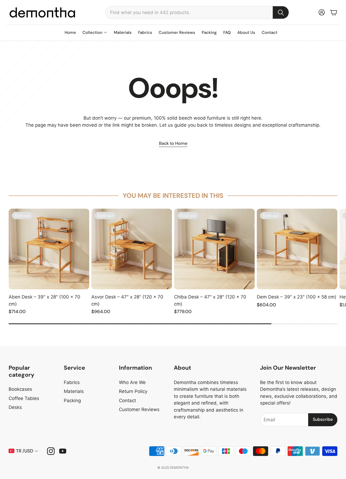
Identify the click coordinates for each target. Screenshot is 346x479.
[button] (197, 12)
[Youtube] (62, 451)
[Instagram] (51, 451)
